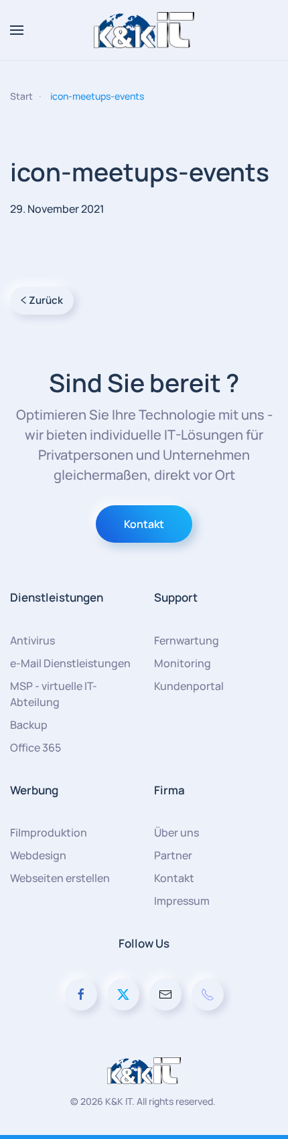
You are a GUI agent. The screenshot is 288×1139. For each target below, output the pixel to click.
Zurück (46, 300)
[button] (16, 30)
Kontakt (144, 524)
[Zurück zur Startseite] (144, 30)
